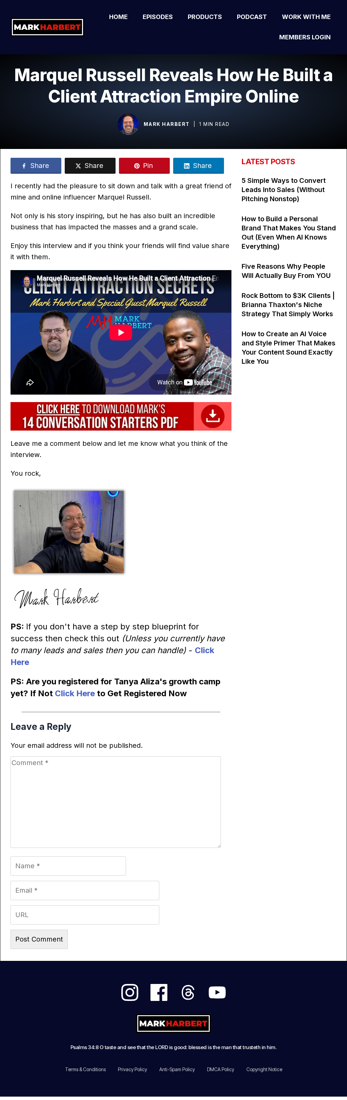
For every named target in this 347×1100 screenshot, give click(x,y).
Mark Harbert (167, 124)
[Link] (130, 992)
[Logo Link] (49, 27)
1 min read (214, 124)
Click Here (75, 693)
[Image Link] (128, 124)
